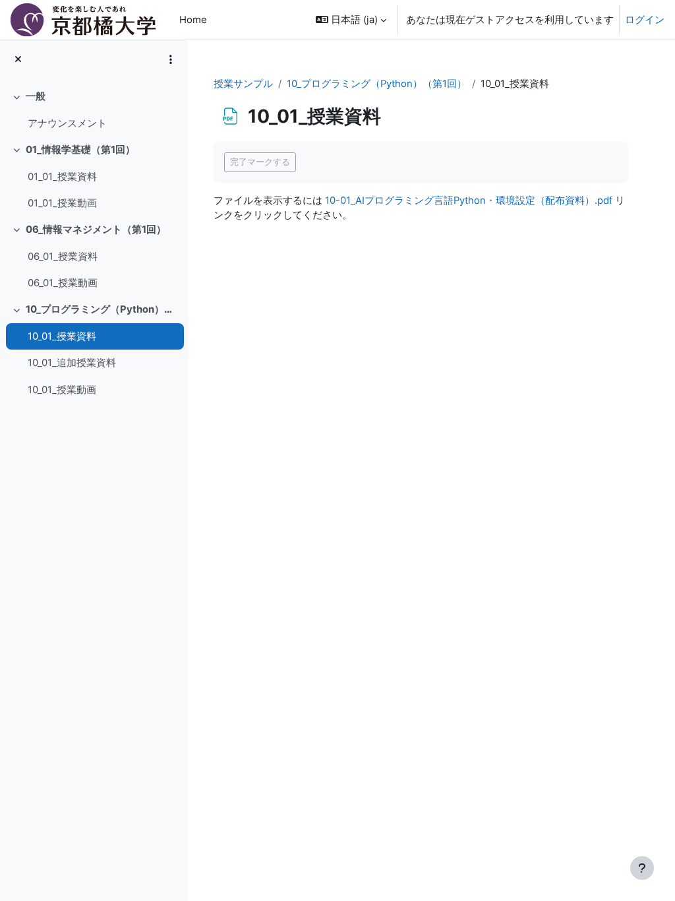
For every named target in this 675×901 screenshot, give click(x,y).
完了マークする (260, 161)
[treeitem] (93, 110)
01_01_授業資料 (62, 177)
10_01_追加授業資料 (72, 363)
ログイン (644, 20)
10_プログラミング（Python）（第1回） (102, 309)
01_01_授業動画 (62, 203)
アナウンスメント (67, 123)
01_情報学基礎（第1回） (80, 150)
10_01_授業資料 (62, 336)
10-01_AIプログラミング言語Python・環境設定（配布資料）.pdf (468, 200)
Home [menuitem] (193, 20)
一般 (35, 96)
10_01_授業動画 (62, 390)
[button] (351, 20)
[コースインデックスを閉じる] (18, 59)
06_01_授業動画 (63, 283)
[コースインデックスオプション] (171, 59)
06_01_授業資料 (63, 257)
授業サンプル (243, 84)
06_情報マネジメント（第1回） (96, 229)
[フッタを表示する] (642, 868)
